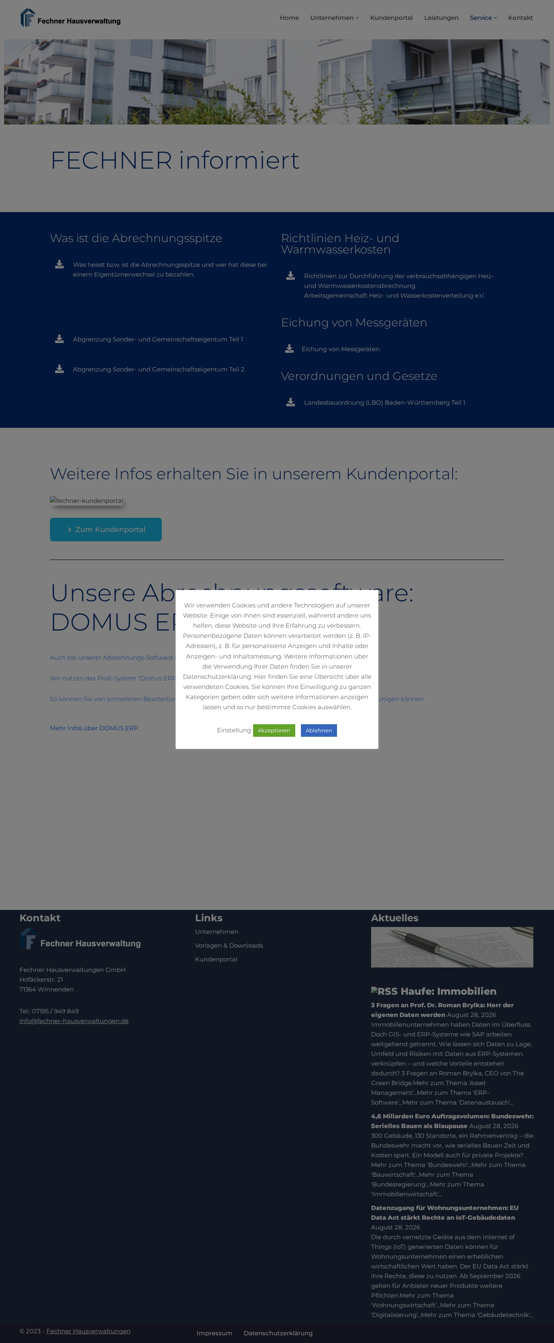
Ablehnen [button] (319, 730)
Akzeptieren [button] (274, 730)
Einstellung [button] (234, 730)
